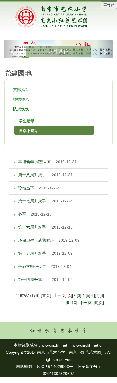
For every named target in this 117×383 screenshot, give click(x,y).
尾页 (99, 302)
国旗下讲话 (29, 130)
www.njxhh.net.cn (88, 345)
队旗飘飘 (21, 108)
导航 (111, 5)
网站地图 (24, 366)
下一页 (85, 302)
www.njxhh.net (54, 345)
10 (74, 302)
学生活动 (27, 120)
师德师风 (21, 99)
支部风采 (21, 89)
